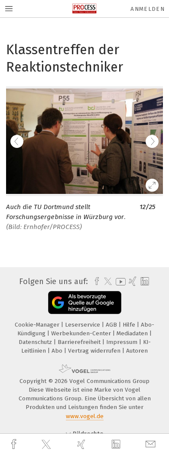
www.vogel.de (85, 416)
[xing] (82, 444)
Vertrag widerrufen (95, 350)
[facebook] (14, 444)
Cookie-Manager (38, 324)
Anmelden (147, 9)
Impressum (122, 342)
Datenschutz (36, 342)
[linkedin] (117, 444)
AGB (112, 324)
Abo (58, 350)
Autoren (137, 350)
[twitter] (47, 445)
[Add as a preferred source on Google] (84, 302)
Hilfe (130, 324)
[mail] (152, 444)
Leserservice (83, 324)
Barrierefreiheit (80, 342)
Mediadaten (133, 333)
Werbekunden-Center (82, 333)
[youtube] (119, 281)
